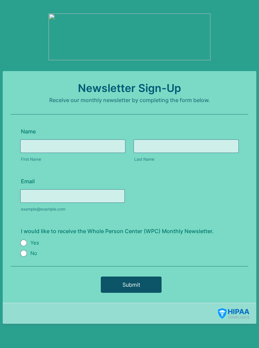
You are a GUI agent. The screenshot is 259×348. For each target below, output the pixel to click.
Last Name (144, 159)
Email (28, 181)
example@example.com (43, 209)
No (33, 253)
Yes (34, 243)
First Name (31, 159)
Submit (131, 284)
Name (28, 131)
